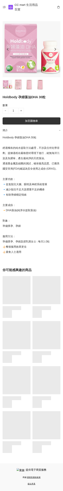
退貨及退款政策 (34, 477)
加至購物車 (31, 120)
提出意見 (31, 484)
